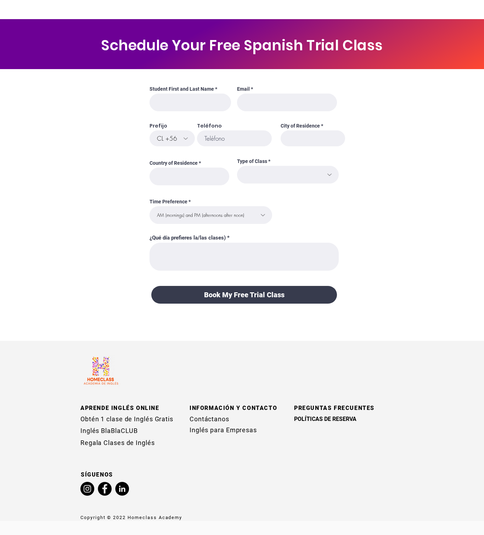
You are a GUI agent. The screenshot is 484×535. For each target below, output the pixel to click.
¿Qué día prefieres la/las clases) (188, 238)
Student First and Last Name (182, 88)
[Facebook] (105, 489)
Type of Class (252, 161)
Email (243, 88)
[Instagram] (87, 489)
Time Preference (168, 201)
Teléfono (209, 125)
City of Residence (300, 125)
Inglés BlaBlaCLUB (109, 430)
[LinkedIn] (122, 489)
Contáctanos (209, 419)
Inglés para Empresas (223, 430)
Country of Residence (174, 162)
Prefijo (158, 125)
